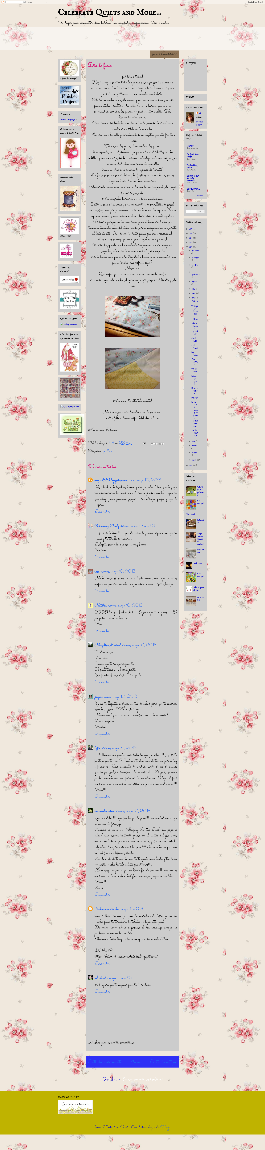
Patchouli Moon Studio (193, 155)
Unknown (102, 909)
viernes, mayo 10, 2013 (143, 480)
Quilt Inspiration (193, 188)
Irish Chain (198, 563)
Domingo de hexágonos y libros (194, 312)
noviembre (196, 257)
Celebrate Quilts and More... (110, 12)
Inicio (136, 1061)
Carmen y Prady (107, 526)
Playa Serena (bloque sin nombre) (200, 539)
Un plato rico (200, 598)
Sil (199, 113)
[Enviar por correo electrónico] (152, 444)
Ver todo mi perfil (199, 123)
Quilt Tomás (194, 347)
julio (194, 288)
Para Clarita (194, 362)
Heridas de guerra (194, 380)
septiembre (195, 274)
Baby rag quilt (201, 502)
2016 (191, 233)
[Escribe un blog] (154, 444)
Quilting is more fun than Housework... (193, 178)
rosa (97, 572)
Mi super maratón (194, 391)
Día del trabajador (194, 433)
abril (194, 441)
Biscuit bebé (194, 340)
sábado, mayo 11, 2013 (126, 909)
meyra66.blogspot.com (110, 480)
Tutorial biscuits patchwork (194, 329)
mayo (194, 297)
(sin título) (190, 514)
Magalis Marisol (108, 645)
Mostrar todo (201, 196)
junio (194, 293)
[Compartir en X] (157, 444)
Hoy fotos (194, 353)
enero (194, 459)
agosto (194, 281)
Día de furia (194, 370)
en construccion (105, 811)
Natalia (101, 606)
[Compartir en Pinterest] (162, 444)
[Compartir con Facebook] (159, 444)
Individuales (201, 521)
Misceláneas (200, 551)
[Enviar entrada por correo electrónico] (144, 443)
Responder (102, 512)
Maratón (194, 397)
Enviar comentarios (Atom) (142, 1080)
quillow (107, 451)
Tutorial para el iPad (198, 589)
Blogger (166, 1127)
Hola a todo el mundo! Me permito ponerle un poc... (194, 414)
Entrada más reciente (105, 1061)
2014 (191, 242)
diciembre (195, 250)
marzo (194, 445)
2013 (191, 246)
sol (96, 978)
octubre (195, 265)
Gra (98, 748)
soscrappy (190, 145)
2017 (191, 229)
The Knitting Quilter (192, 166)
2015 (191, 237)
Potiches (194, 301)
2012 (191, 465)
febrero (195, 452)
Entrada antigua (163, 1061)
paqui (98, 697)
